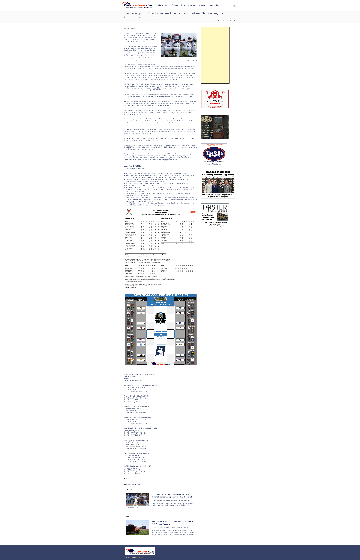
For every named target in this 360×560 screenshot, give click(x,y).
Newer (129, 490)
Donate (210, 5)
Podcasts (175, 5)
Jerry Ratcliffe (139, 557)
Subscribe (219, 5)
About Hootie (192, 5)
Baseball (232, 20)
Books (183, 5)
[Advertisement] (215, 55)
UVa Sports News (162, 5)
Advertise (202, 5)
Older (129, 517)
